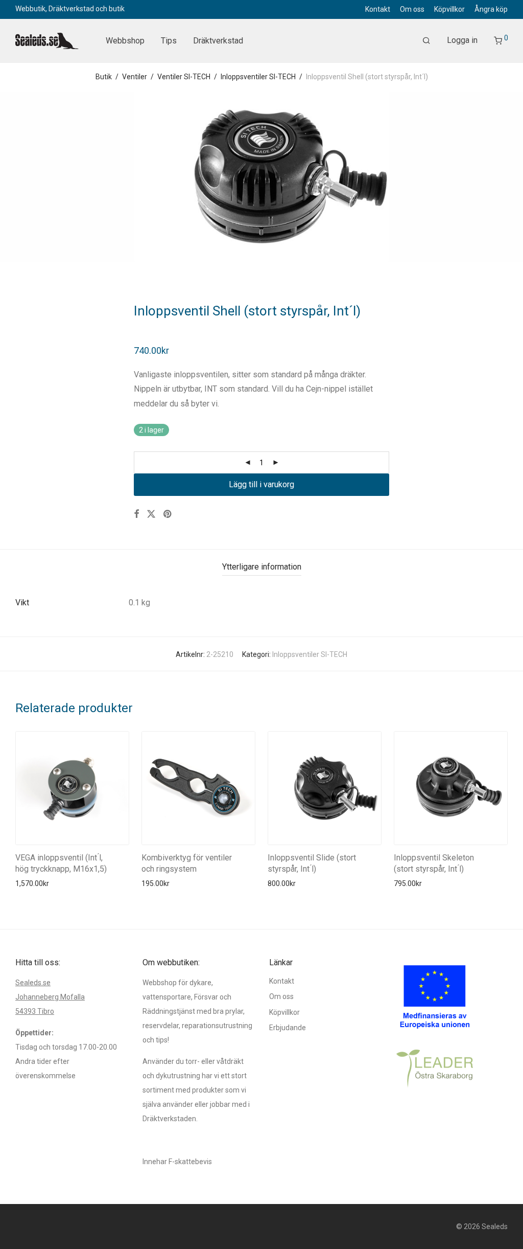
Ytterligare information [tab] (261, 567)
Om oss (412, 9)
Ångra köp (491, 9)
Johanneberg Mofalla (50, 997)
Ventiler (134, 77)
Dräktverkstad (218, 41)
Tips (169, 41)
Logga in (462, 40)
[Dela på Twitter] (151, 514)
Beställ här (29, 883)
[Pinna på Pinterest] (168, 514)
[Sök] (426, 41)
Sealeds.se (33, 983)
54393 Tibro (34, 1011)
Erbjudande (287, 1028)
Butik (104, 77)
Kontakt (377, 9)
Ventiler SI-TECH (183, 77)
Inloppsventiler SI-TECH (258, 77)
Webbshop (125, 41)
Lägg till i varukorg (261, 484)
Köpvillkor (449, 9)
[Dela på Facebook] (136, 514)
